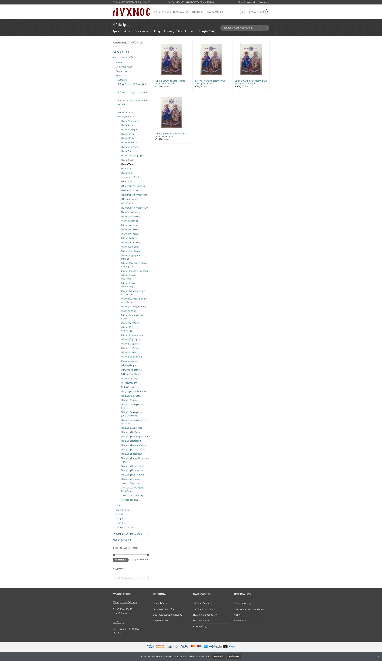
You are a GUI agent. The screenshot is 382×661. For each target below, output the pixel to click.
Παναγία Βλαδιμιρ (129, 400)
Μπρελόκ (120, 514)
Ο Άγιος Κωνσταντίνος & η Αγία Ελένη (134, 301)
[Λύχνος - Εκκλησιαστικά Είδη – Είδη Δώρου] (131, 12)
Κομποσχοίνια (122, 510)
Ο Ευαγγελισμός (129, 365)
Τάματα (119, 523)
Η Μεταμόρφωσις (130, 199)
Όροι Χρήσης (200, 626)
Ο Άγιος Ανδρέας (129, 221)
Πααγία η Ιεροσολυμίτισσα (134, 391)
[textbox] (130, 578)
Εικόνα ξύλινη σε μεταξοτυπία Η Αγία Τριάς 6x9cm (171, 135)
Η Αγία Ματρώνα (129, 142)
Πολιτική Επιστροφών (205, 614)
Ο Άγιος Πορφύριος (131, 339)
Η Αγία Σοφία (127, 160)
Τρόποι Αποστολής (203, 609)
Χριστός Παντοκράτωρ (132, 495)
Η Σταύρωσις (127, 203)
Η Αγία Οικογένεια (130, 147)
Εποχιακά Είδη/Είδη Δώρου (127, 534)
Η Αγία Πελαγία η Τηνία (132, 155)
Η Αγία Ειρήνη (127, 134)
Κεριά (118, 505)
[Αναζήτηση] (155, 12)
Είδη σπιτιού (121, 71)
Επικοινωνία (264, 2)
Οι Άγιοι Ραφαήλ (129, 383)
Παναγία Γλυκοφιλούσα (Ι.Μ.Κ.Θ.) (132, 406)
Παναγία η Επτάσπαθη (131, 454)
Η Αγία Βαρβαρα (129, 129)
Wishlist (237, 614)
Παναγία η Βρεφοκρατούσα (134, 436)
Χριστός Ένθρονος (130, 483)
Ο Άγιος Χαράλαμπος (131, 357)
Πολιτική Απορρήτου (204, 620)
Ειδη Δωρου (197, 12)
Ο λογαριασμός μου (244, 603)
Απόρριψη (234, 656)
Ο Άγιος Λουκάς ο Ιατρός (133, 306)
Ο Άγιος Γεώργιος (130, 238)
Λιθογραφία (124, 112)
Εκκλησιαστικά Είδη (147, 31)
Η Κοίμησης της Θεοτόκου (134, 195)
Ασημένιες (123, 80)
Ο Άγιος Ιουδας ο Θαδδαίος (134, 271)
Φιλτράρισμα (120, 560)
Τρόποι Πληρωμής (202, 603)
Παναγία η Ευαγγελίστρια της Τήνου (135, 460)
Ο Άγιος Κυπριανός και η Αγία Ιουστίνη (133, 293)
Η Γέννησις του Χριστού (133, 186)
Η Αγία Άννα (127, 125)
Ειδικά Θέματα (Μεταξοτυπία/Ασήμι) (133, 102)
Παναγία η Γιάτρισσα (131, 441)
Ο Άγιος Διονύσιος (130, 247)
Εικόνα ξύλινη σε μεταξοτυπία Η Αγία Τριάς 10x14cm (171, 82)
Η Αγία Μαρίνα (128, 138)
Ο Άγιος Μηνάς (128, 311)
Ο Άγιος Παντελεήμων (132, 335)
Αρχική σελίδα (122, 31)
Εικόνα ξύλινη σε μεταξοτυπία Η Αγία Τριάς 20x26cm (251, 82)
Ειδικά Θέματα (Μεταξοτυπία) (132, 92)
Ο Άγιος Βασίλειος (130, 229)
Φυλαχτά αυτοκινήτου (126, 527)
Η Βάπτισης (127, 181)
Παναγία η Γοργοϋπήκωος (134, 445)
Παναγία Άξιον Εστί (130, 396)
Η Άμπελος (126, 168)
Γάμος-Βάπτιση (121, 51)
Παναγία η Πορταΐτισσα (132, 475)
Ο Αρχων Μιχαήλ (129, 361)
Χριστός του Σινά (129, 500)
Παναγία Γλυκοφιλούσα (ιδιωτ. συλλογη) (132, 414)
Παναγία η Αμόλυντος (131, 428)
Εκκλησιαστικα (180, 12)
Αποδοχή (218, 656)
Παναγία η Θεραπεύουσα (133, 466)
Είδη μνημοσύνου (124, 67)
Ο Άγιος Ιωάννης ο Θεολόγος (130, 277)
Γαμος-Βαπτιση (215, 12)
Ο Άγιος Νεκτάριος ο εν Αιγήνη (133, 317)
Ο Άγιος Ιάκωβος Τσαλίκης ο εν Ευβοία (134, 265)
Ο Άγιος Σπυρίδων (130, 344)
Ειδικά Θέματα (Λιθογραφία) (132, 84)
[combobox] (130, 578)
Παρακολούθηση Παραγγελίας (249, 609)
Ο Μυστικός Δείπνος (131, 370)
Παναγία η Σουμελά (130, 479)
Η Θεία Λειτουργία (130, 190)
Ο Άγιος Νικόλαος (130, 323)
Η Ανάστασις (127, 173)
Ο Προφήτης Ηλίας (130, 374)
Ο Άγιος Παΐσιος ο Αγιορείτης (130, 329)
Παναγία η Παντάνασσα (132, 470)
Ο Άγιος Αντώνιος (130, 225)
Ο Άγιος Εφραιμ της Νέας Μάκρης (133, 257)
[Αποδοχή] (378, 656)
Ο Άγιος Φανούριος (130, 352)
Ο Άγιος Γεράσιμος (130, 234)
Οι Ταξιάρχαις (127, 387)
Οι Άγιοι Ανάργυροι (130, 378)
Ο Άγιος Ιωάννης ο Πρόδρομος (130, 285)
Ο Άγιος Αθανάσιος (130, 216)
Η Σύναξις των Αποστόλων (134, 208)
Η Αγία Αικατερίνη (130, 121)
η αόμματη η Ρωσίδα (131, 177)
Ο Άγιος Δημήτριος (130, 242)
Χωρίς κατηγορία (122, 539)
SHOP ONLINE (165, 12)
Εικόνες (169, 31)
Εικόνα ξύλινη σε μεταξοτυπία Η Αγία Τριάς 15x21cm (211, 82)
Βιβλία (118, 62)
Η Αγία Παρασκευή (130, 151)
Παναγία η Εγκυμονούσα (133, 449)
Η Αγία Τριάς (127, 164)
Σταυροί (119, 518)
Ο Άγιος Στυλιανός (130, 348)
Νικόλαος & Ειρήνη (130, 212)
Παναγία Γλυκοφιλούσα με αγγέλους (134, 422)
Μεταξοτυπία (186, 31)
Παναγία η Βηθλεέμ (130, 432)
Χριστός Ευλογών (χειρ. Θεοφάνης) (133, 490)
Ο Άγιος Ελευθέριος (131, 251)
